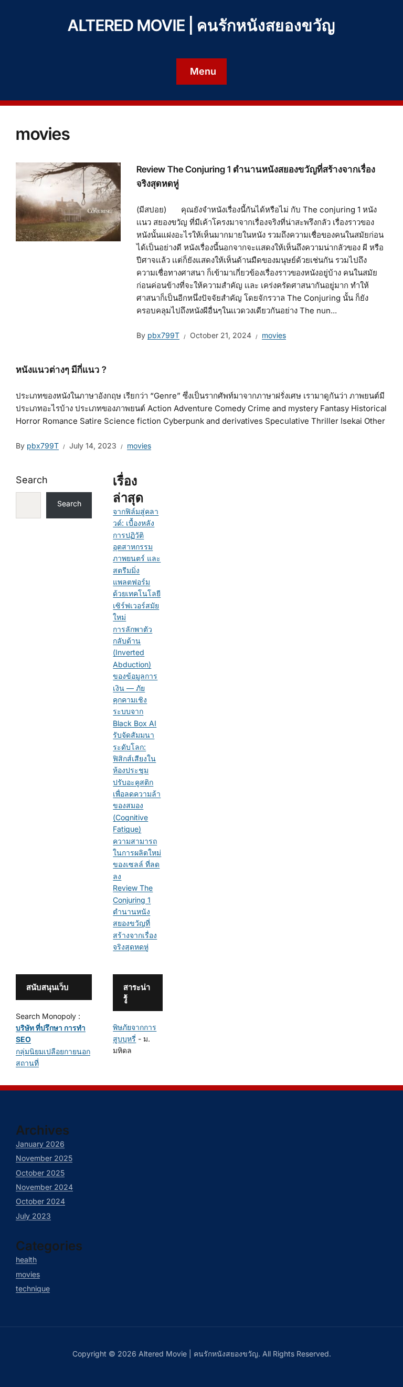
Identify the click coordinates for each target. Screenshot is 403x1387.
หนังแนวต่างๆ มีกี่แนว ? (61, 369)
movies (274, 335)
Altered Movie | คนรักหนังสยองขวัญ (201, 25)
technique (33, 1288)
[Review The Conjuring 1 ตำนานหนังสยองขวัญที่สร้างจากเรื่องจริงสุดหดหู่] (68, 201)
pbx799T (163, 335)
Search (32, 479)
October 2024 (40, 1201)
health (26, 1259)
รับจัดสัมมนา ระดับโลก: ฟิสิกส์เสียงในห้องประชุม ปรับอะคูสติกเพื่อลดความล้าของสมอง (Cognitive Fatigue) (137, 781)
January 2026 (40, 1143)
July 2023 (33, 1215)
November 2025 (44, 1158)
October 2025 (40, 1172)
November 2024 (44, 1186)
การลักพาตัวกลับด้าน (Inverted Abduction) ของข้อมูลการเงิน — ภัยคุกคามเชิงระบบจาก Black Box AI (135, 676)
